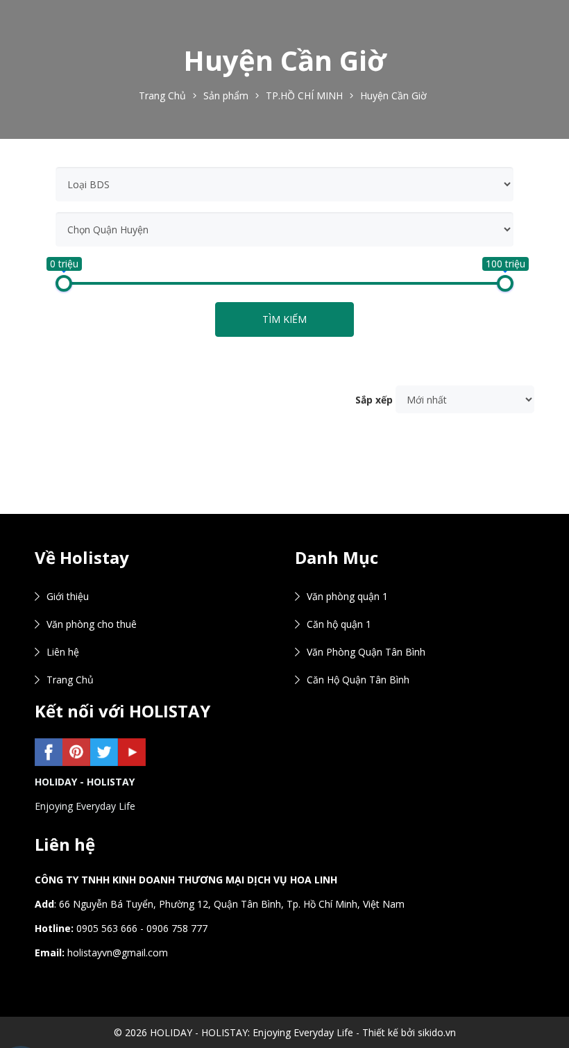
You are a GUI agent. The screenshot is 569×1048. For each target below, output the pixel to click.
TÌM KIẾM (284, 319)
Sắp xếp (374, 399)
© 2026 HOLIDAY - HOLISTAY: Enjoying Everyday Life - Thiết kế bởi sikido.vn (285, 1032)
